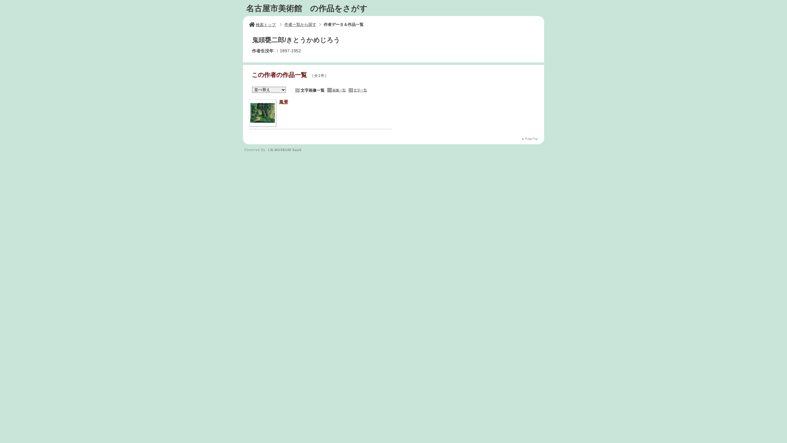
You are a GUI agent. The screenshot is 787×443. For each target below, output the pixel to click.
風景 (283, 102)
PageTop (531, 138)
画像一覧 (339, 90)
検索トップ (266, 24)
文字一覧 (360, 90)
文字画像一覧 (313, 90)
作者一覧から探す (300, 24)
